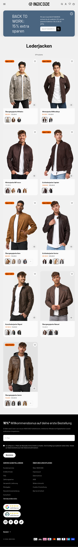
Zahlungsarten (8, 479)
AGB (34, 479)
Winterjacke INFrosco (13, 182)
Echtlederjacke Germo (50, 253)
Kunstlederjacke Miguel (13, 324)
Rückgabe (6, 487)
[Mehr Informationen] (71, 13)
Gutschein (7, 495)
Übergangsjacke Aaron (13, 395)
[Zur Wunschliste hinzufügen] (35, 61)
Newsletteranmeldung (11, 491)
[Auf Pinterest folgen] (11, 522)
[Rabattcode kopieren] (58, 29)
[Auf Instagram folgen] (5, 522)
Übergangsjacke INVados (14, 111)
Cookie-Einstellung (40, 487)
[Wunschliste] (69, 4)
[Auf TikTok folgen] (21, 522)
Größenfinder (8, 472)
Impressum (37, 472)
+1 (30, 261)
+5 (30, 403)
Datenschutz (37, 476)
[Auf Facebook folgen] (16, 522)
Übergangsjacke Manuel (50, 324)
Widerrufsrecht (38, 483)
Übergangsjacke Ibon (12, 253)
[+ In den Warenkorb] (34, 105)
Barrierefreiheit (38, 491)
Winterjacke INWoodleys (51, 111)
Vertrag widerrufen (10, 498)
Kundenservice (8, 468)
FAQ (4, 476)
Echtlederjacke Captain (50, 182)
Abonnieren (9, 455)
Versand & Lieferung (10, 483)
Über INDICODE (38, 468)
